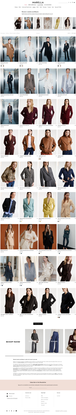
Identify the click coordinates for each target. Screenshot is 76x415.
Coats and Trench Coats (26, 7)
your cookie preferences (45, 410)
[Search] (68, 2)
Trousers (49, 7)
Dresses (16, 7)
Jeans (41, 7)
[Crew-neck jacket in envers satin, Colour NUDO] (40, 253)
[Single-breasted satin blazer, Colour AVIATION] (21, 285)
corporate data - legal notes (33, 412)
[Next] (71, 341)
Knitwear (45, 7)
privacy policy (33, 410)
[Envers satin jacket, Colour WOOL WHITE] (2, 65)
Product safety (27, 397)
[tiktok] (13, 410)
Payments (42, 401)
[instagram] (6, 410)
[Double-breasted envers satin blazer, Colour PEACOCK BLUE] (21, 253)
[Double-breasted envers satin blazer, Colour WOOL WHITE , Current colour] (20, 253)
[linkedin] (16, 410)
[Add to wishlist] (18, 63)
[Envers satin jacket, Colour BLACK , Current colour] (58, 65)
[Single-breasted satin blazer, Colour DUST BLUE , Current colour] (20, 285)
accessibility (43, 412)
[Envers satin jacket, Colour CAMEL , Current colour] (3, 65)
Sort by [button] (69, 33)
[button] (74, 33)
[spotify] (11, 410)
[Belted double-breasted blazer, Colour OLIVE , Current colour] (40, 221)
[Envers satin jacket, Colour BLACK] (1, 65)
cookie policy (38, 410)
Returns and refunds (44, 399)
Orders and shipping (44, 397)
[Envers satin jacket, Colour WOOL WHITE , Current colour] (21, 65)
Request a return (44, 403)
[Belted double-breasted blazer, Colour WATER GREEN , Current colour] (20, 221)
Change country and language (12, 398)
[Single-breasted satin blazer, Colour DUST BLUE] (1, 285)
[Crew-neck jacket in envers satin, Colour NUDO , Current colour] (59, 221)
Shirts (20, 7)
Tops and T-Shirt (58, 7)
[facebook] (9, 410)
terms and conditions (27, 410)
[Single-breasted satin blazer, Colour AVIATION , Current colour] (2, 285)
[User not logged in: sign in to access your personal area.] (70, 2)
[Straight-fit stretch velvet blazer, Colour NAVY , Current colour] (59, 317)
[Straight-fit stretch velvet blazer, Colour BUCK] (58, 317)
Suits (53, 7)
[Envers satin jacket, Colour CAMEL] (22, 65)
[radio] (18, 23)
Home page (3, 33)
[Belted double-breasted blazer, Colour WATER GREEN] (39, 221)
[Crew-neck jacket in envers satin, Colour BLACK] (58, 221)
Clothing (7, 33)
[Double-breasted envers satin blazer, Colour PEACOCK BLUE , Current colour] (59, 253)
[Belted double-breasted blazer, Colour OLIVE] (21, 221)
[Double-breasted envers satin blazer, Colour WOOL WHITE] (58, 253)
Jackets (34, 7)
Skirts (38, 7)
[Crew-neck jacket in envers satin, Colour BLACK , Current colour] (39, 253)
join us (39, 412)
